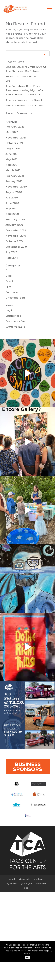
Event (9, 281)
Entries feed (13, 315)
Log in (9, 310)
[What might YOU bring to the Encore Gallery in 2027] (27, 441)
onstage (38, 879)
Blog (9, 275)
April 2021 (12, 164)
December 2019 (16, 230)
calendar (41, 883)
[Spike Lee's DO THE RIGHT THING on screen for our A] (27, 647)
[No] (51, 951)
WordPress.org (15, 326)
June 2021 (12, 153)
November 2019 (16, 235)
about (12, 879)
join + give (26, 883)
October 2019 (14, 241)
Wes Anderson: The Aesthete (25, 105)
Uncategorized (15, 297)
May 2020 (12, 208)
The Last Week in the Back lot (25, 100)
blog (25, 888)
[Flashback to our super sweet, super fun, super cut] (27, 510)
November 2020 (16, 186)
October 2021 (14, 143)
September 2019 (16, 246)
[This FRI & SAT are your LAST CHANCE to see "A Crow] (27, 373)
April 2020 (12, 213)
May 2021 (11, 159)
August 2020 (14, 192)
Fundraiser (13, 292)
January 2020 (14, 224)
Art (8, 270)
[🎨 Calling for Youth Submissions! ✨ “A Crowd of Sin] (27, 578)
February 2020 (15, 219)
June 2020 (12, 203)
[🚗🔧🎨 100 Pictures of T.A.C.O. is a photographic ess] (27, 715)
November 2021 (16, 137)
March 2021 (13, 170)
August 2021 (13, 148)
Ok (27, 957)
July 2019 (11, 252)
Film (8, 286)
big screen (11, 883)
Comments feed (16, 321)
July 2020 (12, 197)
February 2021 (15, 175)
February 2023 (15, 126)
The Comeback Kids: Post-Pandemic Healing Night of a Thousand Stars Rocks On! (24, 90)
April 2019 (12, 257)
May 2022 (12, 132)
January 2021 (14, 181)
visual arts (24, 879)
